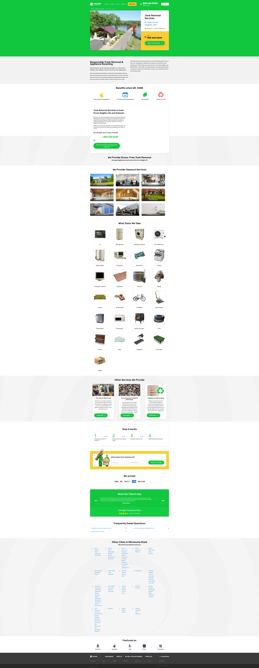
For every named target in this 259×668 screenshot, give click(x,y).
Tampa (103, 661)
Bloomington (111, 551)
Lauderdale (151, 576)
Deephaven (138, 550)
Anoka (96, 551)
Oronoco (124, 591)
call (109, 137)
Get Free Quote (156, 462)
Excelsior (150, 553)
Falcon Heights (98, 570)
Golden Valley (111, 570)
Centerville (124, 550)
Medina (97, 593)
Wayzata (137, 608)
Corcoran (124, 566)
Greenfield (110, 574)
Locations (112, 4)
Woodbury (138, 613)
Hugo (123, 576)
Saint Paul (97, 612)
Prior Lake (137, 588)
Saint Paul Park (98, 613)
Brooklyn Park (111, 557)
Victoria (123, 612)
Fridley (96, 574)
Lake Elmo (151, 570)
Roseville (151, 596)
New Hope (110, 588)
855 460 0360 (150, 4)
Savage (96, 615)
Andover (97, 550)
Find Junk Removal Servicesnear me (106, 146)
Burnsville (110, 558)
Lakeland (150, 572)
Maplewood (98, 591)
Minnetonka (98, 600)
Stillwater (97, 631)
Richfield (151, 588)
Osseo (123, 593)
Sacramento (92, 661)
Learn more (99, 415)
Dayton (137, 548)
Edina (149, 551)
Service (117, 4)
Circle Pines (125, 557)
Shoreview (97, 619)
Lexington (151, 577)
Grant (109, 572)
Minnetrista (98, 602)
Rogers (150, 593)
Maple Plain (98, 589)
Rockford (151, 591)
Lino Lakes (151, 579)
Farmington (97, 572)
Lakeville (150, 574)
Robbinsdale (152, 589)
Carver (123, 548)
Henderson (125, 661)
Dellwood (137, 551)
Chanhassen (125, 553)
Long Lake (151, 583)
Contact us (123, 4)
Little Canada (151, 581)
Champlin (124, 551)
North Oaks (111, 591)
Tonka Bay (110, 608)
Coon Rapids (125, 564)
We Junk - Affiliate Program (133, 656)
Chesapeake (161, 661)
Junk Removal (109, 656)
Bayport (110, 548)
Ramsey (151, 586)
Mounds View (98, 605)
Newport (110, 589)
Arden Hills (97, 555)
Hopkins (124, 574)
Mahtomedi (98, 586)
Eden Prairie (151, 550)
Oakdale (124, 589)
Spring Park (97, 629)
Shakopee (97, 617)
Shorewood (97, 620)
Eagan (150, 548)
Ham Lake (124, 570)
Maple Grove (98, 588)
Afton (96, 548)
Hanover (124, 572)
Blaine (109, 550)
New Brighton (111, 586)
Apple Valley (98, 553)
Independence (138, 570)
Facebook (168, 661)
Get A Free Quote (154, 43)
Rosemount (151, 595)
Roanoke (150, 661)
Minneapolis (98, 598)
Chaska (123, 555)
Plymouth (137, 586)
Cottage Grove (125, 567)
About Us (107, 4)
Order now (132, 4)
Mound (96, 603)
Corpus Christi (138, 661)
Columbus (124, 562)
